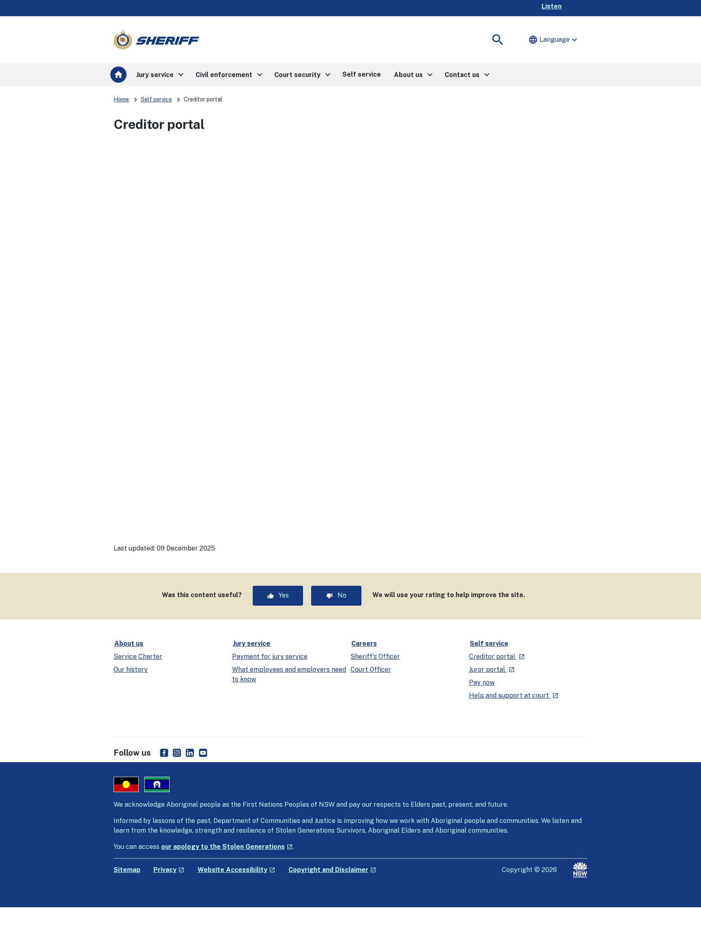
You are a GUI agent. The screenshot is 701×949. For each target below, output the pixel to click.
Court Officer (370, 669)
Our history (131, 669)
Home (121, 99)
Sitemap (127, 870)
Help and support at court (514, 695)
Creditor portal (497, 656)
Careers (364, 643)
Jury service (251, 643)
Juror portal (492, 669)
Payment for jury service (269, 656)
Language (553, 40)
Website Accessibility (236, 870)
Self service (156, 99)
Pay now (482, 682)
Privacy (169, 870)
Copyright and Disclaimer (332, 870)
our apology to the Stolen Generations (227, 846)
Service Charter (138, 656)
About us (128, 643)
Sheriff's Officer (375, 656)
